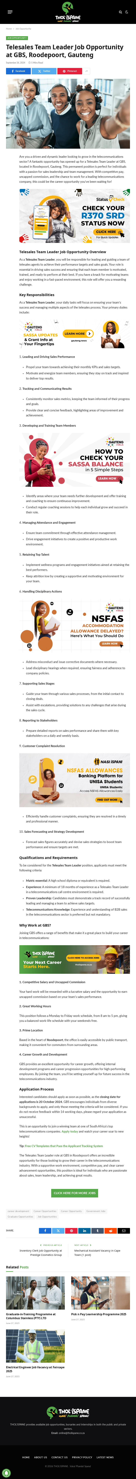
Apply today (70, 1131)
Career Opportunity (71, 1211)
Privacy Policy (82, 1457)
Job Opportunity (23, 29)
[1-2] (74, 972)
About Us (40, 1457)
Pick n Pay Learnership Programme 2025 (98, 1314)
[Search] (120, 12)
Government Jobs (96, 1211)
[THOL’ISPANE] (68, 12)
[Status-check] (74, 242)
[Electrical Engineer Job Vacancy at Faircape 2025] (35, 1346)
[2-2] (74, 347)
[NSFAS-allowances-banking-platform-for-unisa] (74, 806)
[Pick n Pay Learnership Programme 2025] (100, 1293)
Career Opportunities (45, 1211)
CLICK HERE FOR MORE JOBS (74, 1193)
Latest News (105, 1457)
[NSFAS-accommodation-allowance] (74, 651)
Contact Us (60, 1457)
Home (9, 29)
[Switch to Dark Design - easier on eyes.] (126, 12)
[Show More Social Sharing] (86, 71)
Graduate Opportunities (20, 1217)
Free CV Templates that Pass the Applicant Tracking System (64, 1146)
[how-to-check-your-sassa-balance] (74, 485)
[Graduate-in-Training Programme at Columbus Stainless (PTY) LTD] (35, 1293)
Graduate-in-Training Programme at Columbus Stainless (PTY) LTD (31, 1316)
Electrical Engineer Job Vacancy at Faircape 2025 (35, 1369)
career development (18, 1211)
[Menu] (10, 12)
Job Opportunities (47, 1217)
